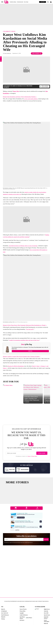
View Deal (30, 351)
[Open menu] (2, 2)
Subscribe (42, 2)
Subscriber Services (46, 617)
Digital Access (47, 609)
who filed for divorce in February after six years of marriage (23, 245)
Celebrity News (13, 2)
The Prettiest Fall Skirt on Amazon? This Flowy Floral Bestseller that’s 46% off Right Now (30, 348)
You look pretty (29, 329)
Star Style (26, 2)
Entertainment (20, 2)
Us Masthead (4, 611)
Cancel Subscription (46, 621)
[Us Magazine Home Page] (6, 1)
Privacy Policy (34, 456)
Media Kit (3, 617)
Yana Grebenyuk (7, 53)
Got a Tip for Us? (4, 613)
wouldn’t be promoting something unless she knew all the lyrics (24, 340)
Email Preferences (5, 615)
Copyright (22, 613)
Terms (29, 456)
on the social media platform (31, 98)
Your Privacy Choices (22, 617)
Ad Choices (22, 620)
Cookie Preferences (24, 615)
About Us (3, 609)
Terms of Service (23, 609)
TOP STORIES (35, 53)
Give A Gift (46, 613)
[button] (48, 2)
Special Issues (47, 615)
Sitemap (3, 619)
